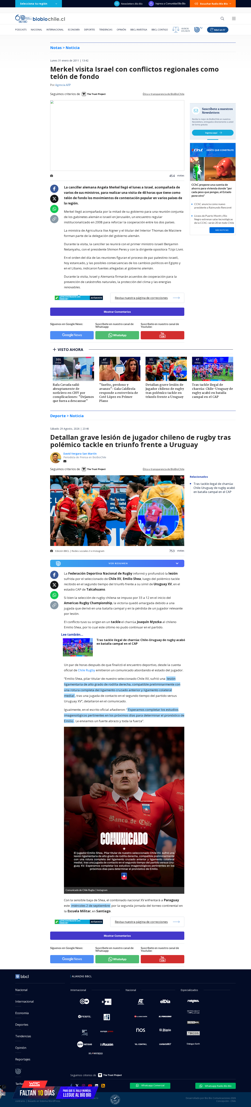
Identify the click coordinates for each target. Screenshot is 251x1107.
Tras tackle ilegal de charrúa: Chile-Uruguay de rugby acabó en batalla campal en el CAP (140, 642)
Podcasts (20, 29)
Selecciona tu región (33, 3)
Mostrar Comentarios (117, 311)
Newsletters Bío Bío (132, 3)
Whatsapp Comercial (152, 1085)
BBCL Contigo (160, 29)
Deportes (89, 29)
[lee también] (79, 647)
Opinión (121, 29)
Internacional (55, 29)
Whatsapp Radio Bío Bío (218, 1086)
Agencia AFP (63, 85)
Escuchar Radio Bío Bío (214, 3)
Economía (74, 29)
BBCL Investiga (138, 29)
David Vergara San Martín (80, 453)
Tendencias (105, 29)
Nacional (36, 29)
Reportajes (22, 1059)
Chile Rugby (86, 670)
